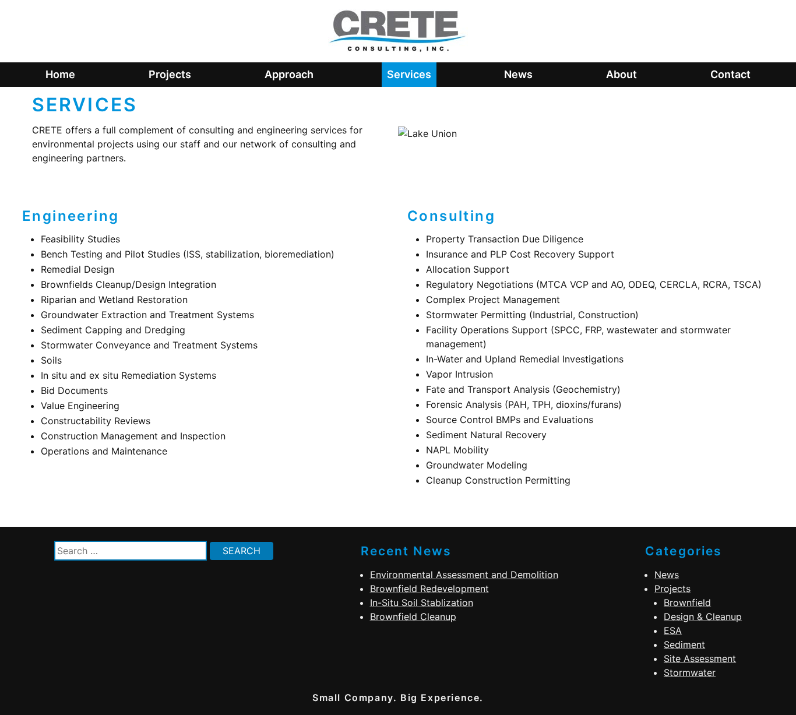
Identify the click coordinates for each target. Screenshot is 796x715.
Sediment (684, 644)
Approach (289, 74)
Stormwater (690, 672)
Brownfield (687, 602)
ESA (673, 630)
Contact (730, 74)
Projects (170, 74)
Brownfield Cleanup (413, 616)
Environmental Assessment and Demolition (464, 574)
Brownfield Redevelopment (429, 588)
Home (60, 74)
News (518, 74)
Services (409, 74)
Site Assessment (700, 658)
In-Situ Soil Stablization (421, 602)
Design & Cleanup (703, 616)
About (621, 74)
